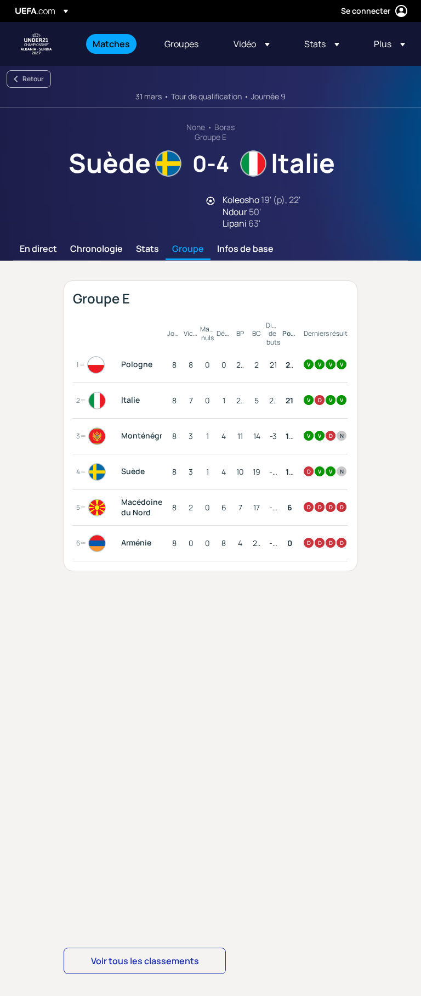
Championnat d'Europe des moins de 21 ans (36, 43)
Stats (147, 249)
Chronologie (96, 249)
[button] (251, 43)
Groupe (188, 249)
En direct (38, 249)
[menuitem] (115, 43)
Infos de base (245, 249)
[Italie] (99, 400)
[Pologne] (98, 365)
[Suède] (99, 472)
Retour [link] (33, 78)
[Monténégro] (99, 436)
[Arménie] (99, 543)
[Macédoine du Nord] (99, 507)
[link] (111, 43)
